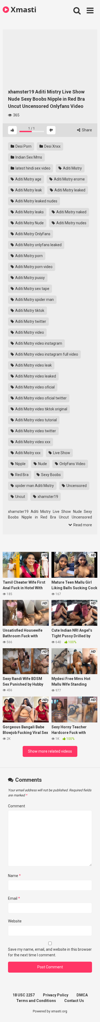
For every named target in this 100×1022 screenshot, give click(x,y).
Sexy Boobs (50, 475)
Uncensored (76, 486)
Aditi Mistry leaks (29, 212)
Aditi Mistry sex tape (31, 288)
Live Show (61, 453)
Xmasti (22, 9)
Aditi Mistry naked (70, 212)
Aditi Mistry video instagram (38, 343)
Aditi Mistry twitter (30, 321)
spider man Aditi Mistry (34, 486)
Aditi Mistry (72, 168)
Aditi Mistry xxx (27, 453)
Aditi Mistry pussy (29, 278)
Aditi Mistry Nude (29, 223)
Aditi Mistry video (29, 332)
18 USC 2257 (24, 995)
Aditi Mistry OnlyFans (32, 234)
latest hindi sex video (32, 168)
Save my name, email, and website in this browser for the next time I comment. (50, 952)
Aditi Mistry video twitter (35, 431)
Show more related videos (50, 751)
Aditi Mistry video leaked (35, 376)
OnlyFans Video (72, 464)
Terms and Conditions (36, 1001)
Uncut (19, 496)
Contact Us (74, 1001)
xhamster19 (47, 496)
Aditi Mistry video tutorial (35, 420)
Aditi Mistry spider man (34, 299)
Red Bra (21, 475)
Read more (82, 525)
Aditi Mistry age (27, 179)
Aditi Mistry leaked (69, 190)
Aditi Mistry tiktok (29, 310)
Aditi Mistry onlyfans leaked (38, 245)
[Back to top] (90, 1011)
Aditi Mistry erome (69, 179)
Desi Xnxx (52, 146)
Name (14, 876)
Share (86, 130)
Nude (42, 464)
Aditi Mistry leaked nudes (35, 201)
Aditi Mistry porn (28, 256)
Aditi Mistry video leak (33, 365)
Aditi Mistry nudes (70, 223)
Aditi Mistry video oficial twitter (40, 398)
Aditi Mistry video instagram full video (46, 354)
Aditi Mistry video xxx (32, 442)
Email (14, 898)
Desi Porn (23, 146)
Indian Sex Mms (28, 157)
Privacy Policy (55, 995)
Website (15, 921)
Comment (16, 806)
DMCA (82, 995)
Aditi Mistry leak (28, 190)
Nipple (20, 464)
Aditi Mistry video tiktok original (40, 409)
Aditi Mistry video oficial (34, 387)
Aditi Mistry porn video (33, 267)
